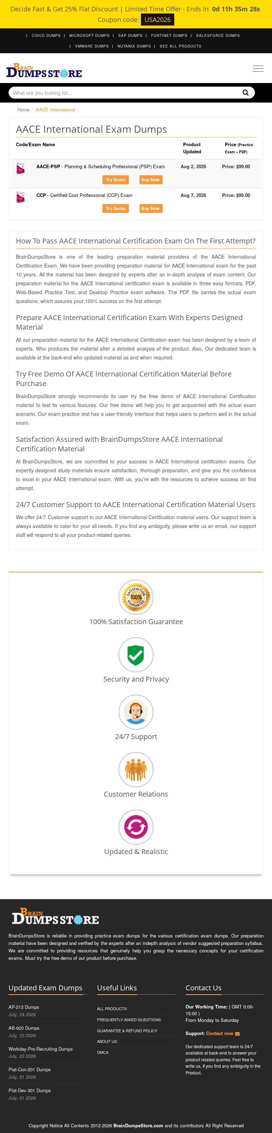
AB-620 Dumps (24, 1027)
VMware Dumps (92, 46)
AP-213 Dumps (23, 1006)
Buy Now (150, 179)
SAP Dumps (130, 35)
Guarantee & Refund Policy (127, 1030)
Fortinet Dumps (169, 35)
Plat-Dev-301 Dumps (29, 1090)
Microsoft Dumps (89, 35)
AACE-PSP (100, 166)
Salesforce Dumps (218, 35)
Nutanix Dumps (134, 46)
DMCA (102, 1052)
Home (23, 109)
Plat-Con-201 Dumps (29, 1069)
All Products (112, 1008)
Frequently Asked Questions (129, 1019)
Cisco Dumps (46, 35)
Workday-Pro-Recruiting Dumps (40, 1048)
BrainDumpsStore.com (138, 1125)
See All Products (181, 46)
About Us (107, 1041)
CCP (84, 195)
